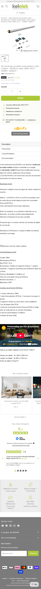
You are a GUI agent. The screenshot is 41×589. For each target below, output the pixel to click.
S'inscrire (33, 553)
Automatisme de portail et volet (20, 18)
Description (6, 144)
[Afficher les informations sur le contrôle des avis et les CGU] (34, 443)
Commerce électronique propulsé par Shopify (20, 585)
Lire (15, 407)
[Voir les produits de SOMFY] (20, 130)
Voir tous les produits (20, 133)
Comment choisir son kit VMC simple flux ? (16, 402)
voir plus (24, 458)
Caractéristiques (8, 154)
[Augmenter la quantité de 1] (20, 91)
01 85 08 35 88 (20, 120)
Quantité (4, 87)
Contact (4, 578)
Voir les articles (19, 417)
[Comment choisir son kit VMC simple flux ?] (16, 387)
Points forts (6, 149)
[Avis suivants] (38, 458)
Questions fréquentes (16, 578)
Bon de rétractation (23, 581)
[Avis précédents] (2, 458)
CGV (13, 581)
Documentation (7, 158)
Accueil (3, 18)
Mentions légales (31, 578)
